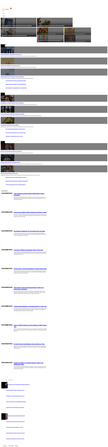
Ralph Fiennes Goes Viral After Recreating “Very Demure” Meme (15, 407)
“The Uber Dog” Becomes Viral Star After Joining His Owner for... (16, 184)
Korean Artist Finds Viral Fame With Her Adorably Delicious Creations (17, 181)
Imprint (16, 445)
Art (3, 10)
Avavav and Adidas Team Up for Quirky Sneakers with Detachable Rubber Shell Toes (18, 384)
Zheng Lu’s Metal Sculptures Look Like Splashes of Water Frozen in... (11, 54)
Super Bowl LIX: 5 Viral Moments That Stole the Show (14, 136)
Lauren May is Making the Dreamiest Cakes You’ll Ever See (28, 250)
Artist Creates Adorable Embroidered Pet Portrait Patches (15, 129)
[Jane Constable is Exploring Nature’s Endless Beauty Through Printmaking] (18, 22)
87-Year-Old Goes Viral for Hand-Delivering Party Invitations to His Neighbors (12, 114)
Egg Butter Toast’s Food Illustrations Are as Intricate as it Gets (10, 65)
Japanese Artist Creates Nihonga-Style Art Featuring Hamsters (16, 84)
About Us (5, 445)
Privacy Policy (11, 445)
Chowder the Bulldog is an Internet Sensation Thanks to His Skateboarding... (12, 76)
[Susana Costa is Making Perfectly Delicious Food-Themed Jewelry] (55, 22)
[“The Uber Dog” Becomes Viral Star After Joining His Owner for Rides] (3, 142)
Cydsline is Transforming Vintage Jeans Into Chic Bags (9, 173)
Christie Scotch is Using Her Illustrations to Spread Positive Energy (30, 269)
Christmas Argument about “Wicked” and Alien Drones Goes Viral (15, 390)
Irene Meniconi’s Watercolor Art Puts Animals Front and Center (29, 231)
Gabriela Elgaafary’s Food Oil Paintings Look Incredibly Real (10, 125)
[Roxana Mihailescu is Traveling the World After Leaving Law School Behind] (54, 98)
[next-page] (7, 380)
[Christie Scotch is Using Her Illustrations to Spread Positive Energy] (77, 31)
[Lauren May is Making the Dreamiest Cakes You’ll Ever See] (50, 31)
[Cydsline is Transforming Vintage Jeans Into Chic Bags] (54, 168)
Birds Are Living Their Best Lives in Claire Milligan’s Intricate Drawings (16, 401)
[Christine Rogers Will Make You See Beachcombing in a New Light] (77, 39)
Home (11, 8)
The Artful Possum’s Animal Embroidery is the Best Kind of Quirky (15, 421)
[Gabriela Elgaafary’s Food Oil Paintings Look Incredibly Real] (54, 120)
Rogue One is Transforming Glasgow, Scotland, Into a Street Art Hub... (11, 151)
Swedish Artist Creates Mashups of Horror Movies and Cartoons (15, 438)
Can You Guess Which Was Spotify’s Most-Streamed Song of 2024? (15, 415)
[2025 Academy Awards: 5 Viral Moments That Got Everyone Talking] (3, 45)
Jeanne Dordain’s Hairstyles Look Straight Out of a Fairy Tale (14, 427)
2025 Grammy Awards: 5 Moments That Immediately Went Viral (10, 162)
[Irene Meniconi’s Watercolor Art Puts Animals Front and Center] (18, 32)
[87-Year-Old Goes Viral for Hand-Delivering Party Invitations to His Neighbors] (54, 109)
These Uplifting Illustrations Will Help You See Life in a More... (16, 132)
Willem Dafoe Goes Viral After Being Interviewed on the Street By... (16, 177)
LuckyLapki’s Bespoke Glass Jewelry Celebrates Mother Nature (16, 80)
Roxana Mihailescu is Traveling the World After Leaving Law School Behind (12, 102)
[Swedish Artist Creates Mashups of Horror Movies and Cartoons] (3, 416)
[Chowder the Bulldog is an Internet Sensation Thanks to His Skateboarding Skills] (54, 72)
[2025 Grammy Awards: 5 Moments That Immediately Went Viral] (54, 157)
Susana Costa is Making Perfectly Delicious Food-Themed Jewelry (30, 212)
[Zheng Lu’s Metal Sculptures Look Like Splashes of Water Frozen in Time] (54, 49)
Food (3, 13)
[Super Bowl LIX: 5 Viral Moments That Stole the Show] (3, 94)
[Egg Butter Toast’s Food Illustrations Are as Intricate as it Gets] (54, 61)
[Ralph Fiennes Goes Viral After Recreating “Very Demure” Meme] (3, 385)
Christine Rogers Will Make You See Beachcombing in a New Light (30, 306)
